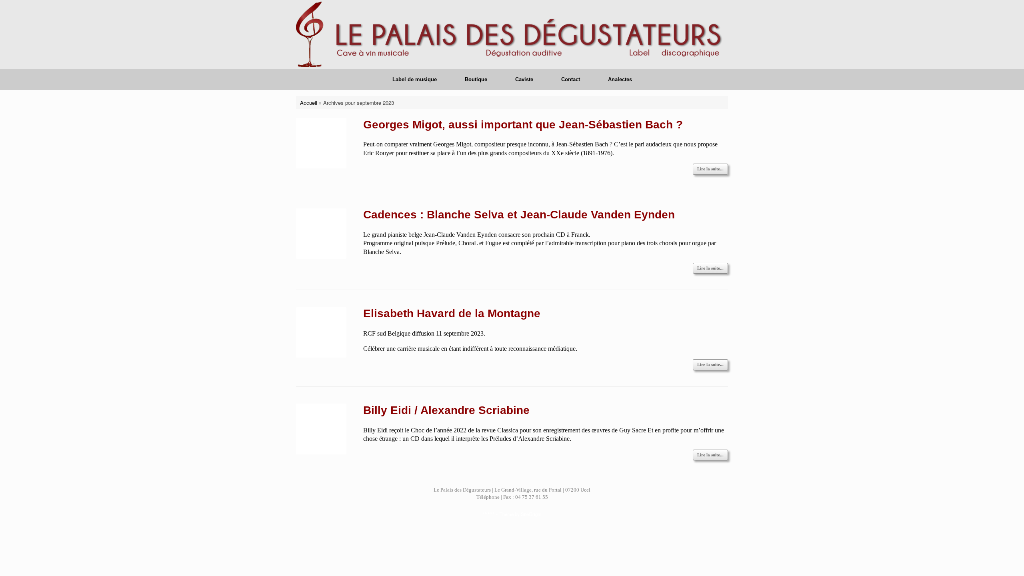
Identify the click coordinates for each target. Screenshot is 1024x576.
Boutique (476, 79)
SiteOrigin (531, 514)
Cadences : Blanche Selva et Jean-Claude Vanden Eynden (519, 214)
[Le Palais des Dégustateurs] (512, 34)
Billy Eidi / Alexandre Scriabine (446, 410)
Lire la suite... (710, 168)
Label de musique (414, 79)
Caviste (524, 79)
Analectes (620, 79)
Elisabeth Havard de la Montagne (451, 313)
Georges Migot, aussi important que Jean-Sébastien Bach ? (523, 124)
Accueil (308, 102)
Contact (570, 79)
